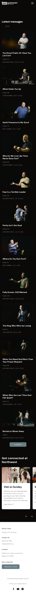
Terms (24, 584)
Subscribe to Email (10, 567)
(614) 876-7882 (7, 541)
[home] (10, 3)
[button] (32, 3)
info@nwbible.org (7, 544)
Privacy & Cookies (15, 584)
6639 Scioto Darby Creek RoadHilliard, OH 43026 (12, 554)
